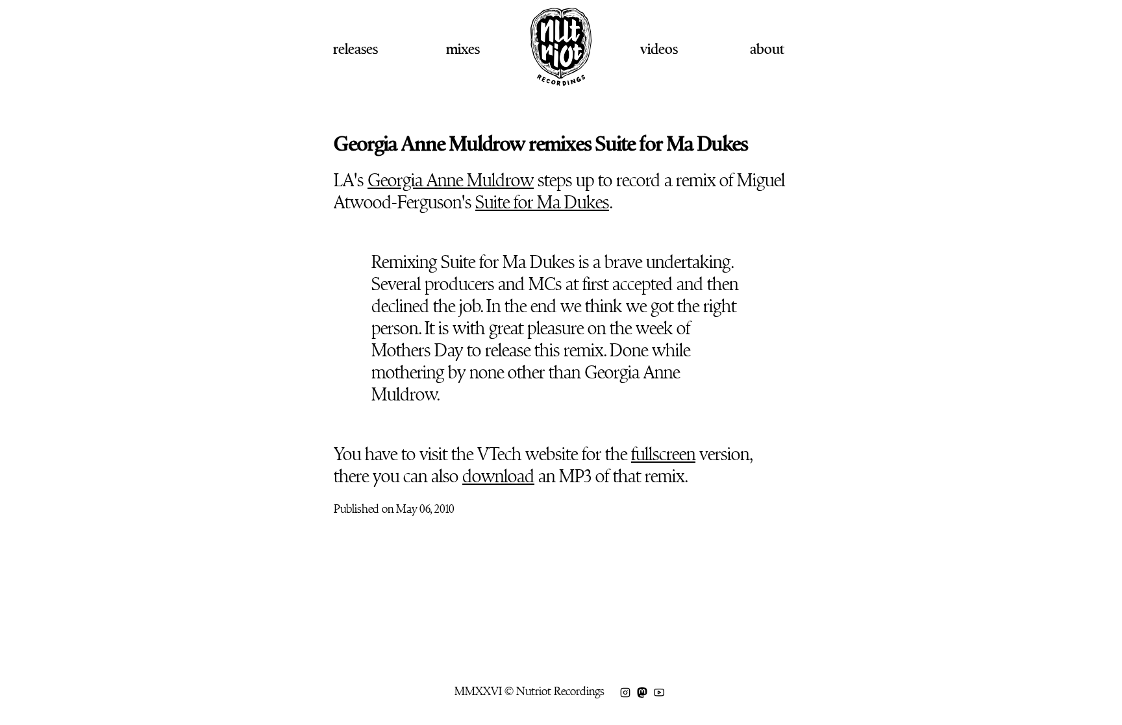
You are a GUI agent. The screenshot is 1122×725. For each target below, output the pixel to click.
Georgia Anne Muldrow (451, 180)
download (498, 476)
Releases (355, 49)
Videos (659, 49)
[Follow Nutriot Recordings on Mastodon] (642, 691)
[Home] (561, 81)
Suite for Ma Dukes (542, 202)
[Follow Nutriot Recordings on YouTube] (659, 691)
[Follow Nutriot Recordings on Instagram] (625, 691)
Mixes (463, 49)
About (767, 49)
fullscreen (663, 454)
